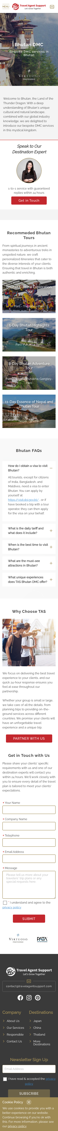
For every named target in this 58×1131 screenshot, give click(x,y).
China (37, 1027)
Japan (37, 1021)
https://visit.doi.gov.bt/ (23, 500)
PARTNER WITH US (29, 738)
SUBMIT (28, 919)
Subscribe (29, 1094)
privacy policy (11, 907)
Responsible (15, 1034)
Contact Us (14, 1041)
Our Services (15, 1027)
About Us (13, 1021)
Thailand (39, 1034)
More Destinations (41, 1043)
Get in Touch (29, 200)
